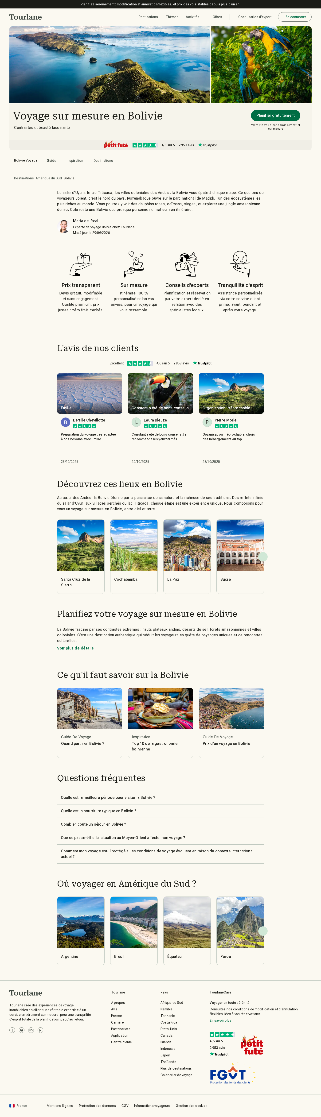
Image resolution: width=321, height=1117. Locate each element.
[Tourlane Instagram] (21, 1030)
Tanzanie (167, 1016)
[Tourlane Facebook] (12, 1030)
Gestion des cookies (191, 1106)
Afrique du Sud (171, 1003)
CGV (125, 1106)
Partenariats (120, 1029)
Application (120, 1035)
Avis (114, 1009)
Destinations (24, 178)
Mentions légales (60, 1106)
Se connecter (296, 17)
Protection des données (97, 1106)
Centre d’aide (121, 1042)
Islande (166, 1042)
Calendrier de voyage (176, 1075)
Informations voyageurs (152, 1106)
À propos (118, 1003)
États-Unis (168, 1029)
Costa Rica (168, 1022)
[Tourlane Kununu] (40, 1030)
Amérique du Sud (49, 178)
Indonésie (168, 1049)
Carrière (117, 1022)
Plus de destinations (176, 1068)
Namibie (166, 1009)
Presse (116, 1016)
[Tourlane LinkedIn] (31, 1030)
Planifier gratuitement (276, 115)
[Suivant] (263, 556)
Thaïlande (168, 1062)
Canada (166, 1035)
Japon (165, 1055)
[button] (25, 16)
